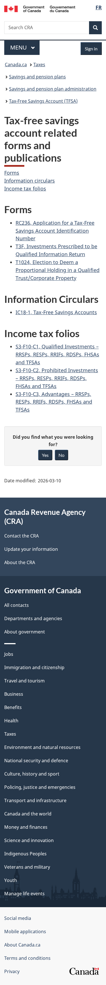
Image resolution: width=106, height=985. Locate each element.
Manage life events (24, 893)
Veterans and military (27, 867)
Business (13, 694)
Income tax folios (25, 188)
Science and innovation (29, 840)
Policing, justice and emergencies (39, 787)
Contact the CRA (21, 536)
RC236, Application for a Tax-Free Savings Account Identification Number (55, 230)
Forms (11, 172)
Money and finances (25, 827)
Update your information (31, 549)
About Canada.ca (22, 945)
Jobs (8, 654)
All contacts (16, 605)
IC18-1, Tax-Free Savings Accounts (56, 312)
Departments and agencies (33, 618)
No (61, 455)
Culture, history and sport (31, 774)
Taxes (39, 64)
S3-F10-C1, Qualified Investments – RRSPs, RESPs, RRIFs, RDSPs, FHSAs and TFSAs (57, 354)
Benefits (13, 707)
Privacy (12, 971)
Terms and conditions (27, 958)
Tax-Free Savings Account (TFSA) (43, 101)
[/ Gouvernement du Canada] (39, 8)
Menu (19, 47)
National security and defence (36, 760)
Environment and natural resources (42, 747)
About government (24, 632)
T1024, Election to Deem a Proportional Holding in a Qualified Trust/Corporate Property (57, 270)
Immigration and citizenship (34, 667)
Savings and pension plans (37, 77)
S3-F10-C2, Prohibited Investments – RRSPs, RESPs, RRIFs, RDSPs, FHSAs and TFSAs (57, 378)
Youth (10, 880)
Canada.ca (16, 64)
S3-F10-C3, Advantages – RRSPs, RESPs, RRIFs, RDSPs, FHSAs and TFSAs (54, 402)
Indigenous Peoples (25, 854)
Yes (45, 455)
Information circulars (29, 180)
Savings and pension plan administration (52, 89)
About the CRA (19, 562)
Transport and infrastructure (35, 800)
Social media (17, 918)
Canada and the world (27, 814)
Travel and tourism (24, 681)
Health (11, 721)
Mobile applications (25, 931)
